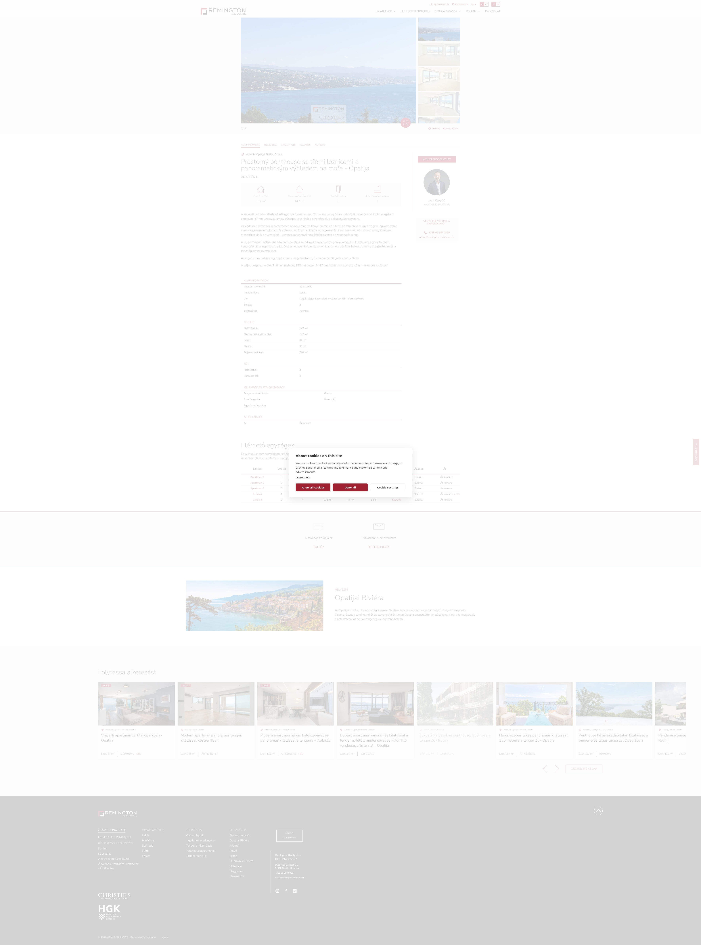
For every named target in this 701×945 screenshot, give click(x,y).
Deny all (350, 487)
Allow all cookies (313, 487)
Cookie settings (388, 487)
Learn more (303, 477)
